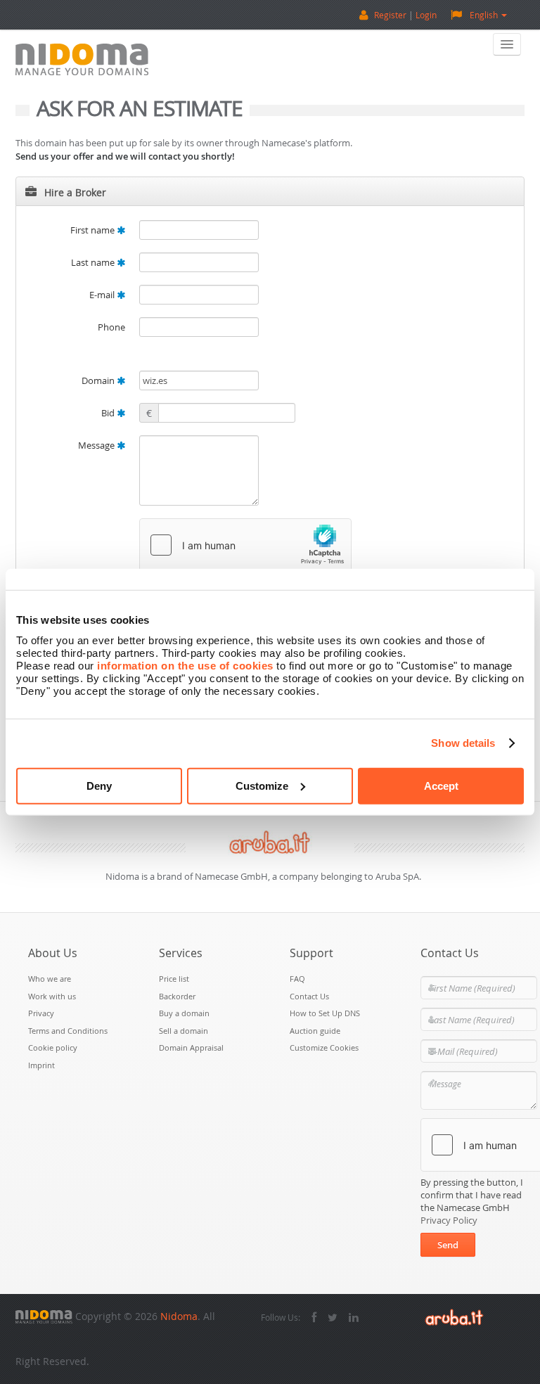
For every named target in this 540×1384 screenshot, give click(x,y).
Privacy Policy (448, 1220)
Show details (463, 743)
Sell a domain (183, 1030)
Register (390, 14)
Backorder (177, 996)
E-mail (103, 294)
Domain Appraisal (191, 1047)
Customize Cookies (324, 1047)
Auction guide (315, 1030)
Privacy (41, 1013)
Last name (94, 262)
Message (97, 445)
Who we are (49, 978)
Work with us (52, 996)
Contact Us (309, 996)
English (484, 14)
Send (447, 1244)
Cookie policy (52, 1047)
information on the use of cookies (185, 665)
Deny (99, 785)
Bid (109, 412)
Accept (441, 785)
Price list (174, 978)
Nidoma (179, 1316)
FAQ (297, 978)
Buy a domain (184, 1013)
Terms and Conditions (68, 1030)
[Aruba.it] (454, 1316)
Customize (262, 785)
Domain (99, 380)
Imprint (41, 1065)
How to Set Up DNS (325, 1013)
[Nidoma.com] (43, 1316)
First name (93, 230)
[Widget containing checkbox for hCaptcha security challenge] (245, 545)
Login (426, 14)
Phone (111, 327)
